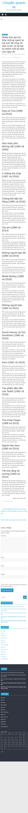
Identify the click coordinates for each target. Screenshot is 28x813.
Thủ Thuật (3, 656)
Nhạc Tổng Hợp (4, 644)
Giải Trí (2, 633)
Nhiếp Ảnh (5, 34)
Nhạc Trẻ (3, 647)
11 (5, 740)
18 (6, 743)
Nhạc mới (3, 642)
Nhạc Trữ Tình (4, 649)
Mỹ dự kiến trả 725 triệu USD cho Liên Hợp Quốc (12, 606)
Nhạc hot (3, 640)
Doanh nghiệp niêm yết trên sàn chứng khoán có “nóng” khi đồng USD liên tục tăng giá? (14, 511)
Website (3, 574)
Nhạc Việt (3, 651)
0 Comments (22, 54)
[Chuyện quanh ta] (2, 14)
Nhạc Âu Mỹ (4, 637)
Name (3, 557)
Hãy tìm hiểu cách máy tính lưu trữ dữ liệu (13, 521)
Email (2, 565)
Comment (3, 535)
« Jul (2, 751)
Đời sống (3, 630)
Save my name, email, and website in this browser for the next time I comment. (14, 585)
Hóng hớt (3, 635)
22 (21, 743)
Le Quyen (15, 54)
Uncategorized (4, 658)
